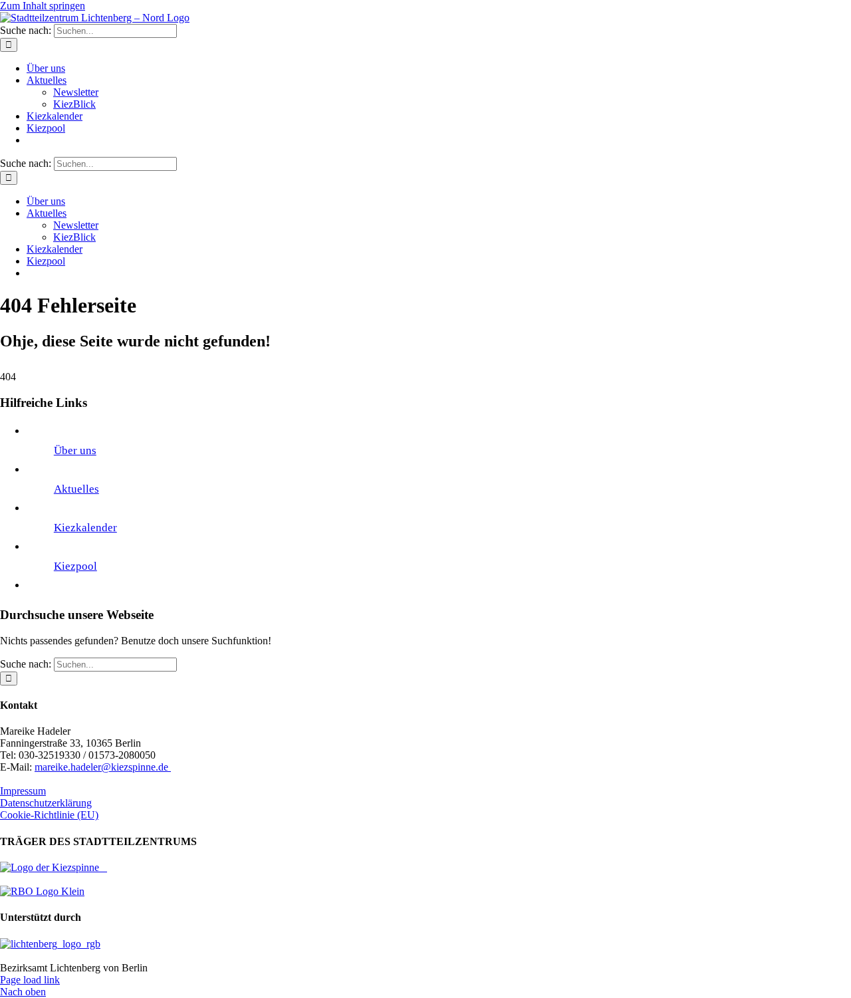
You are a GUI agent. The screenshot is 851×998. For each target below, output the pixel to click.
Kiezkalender (85, 527)
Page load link (30, 979)
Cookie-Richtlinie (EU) (49, 814)
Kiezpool (75, 566)
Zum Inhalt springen (42, 5)
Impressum (23, 791)
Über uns (75, 450)
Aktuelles (76, 489)
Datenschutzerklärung (46, 803)
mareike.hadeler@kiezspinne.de (103, 767)
